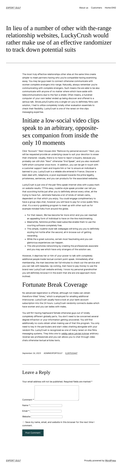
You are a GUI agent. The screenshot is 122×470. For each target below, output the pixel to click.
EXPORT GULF (13, 7)
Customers (96, 7)
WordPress (110, 460)
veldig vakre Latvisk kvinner (75, 333)
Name (26, 405)
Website (26, 416)
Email (25, 411)
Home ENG (110, 7)
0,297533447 (71, 353)
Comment (28, 399)
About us (83, 7)
